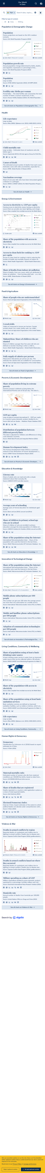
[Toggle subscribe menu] (41, 3)
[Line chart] (9, 73)
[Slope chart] (15, 157)
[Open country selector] (40, 12)
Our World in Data (22, 3)
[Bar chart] (12, 86)
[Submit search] (4, 12)
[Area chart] (6, 441)
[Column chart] (9, 872)
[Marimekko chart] (18, 456)
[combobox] (36, 3)
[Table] (4, 73)
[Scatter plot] (6, 264)
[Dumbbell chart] (15, 797)
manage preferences (29, 1164)
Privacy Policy (17, 1164)
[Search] (36, 3)
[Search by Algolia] (13, 918)
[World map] (6, 73)
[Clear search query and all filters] (35, 13)
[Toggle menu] (4, 3)
